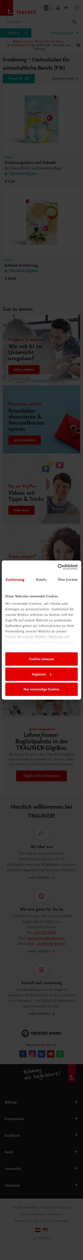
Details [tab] (41, 579)
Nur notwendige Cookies (41, 689)
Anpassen (39, 674)
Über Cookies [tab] (68, 579)
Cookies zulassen (41, 659)
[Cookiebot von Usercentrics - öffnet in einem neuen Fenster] (58, 567)
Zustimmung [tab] (15, 579)
